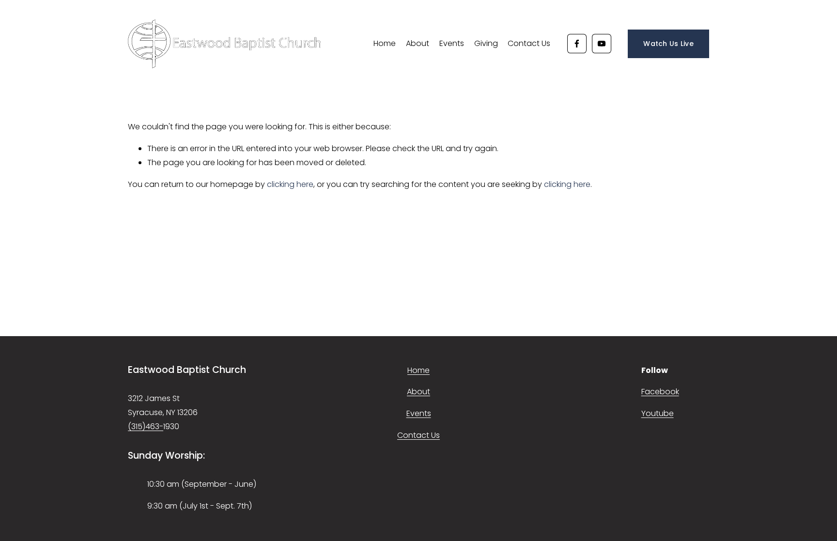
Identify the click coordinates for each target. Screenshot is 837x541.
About (417, 43)
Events (451, 43)
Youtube (657, 413)
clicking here (290, 184)
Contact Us (529, 43)
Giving (486, 43)
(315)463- (145, 426)
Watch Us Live (668, 43)
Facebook (660, 391)
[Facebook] (577, 43)
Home (384, 43)
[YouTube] (601, 43)
